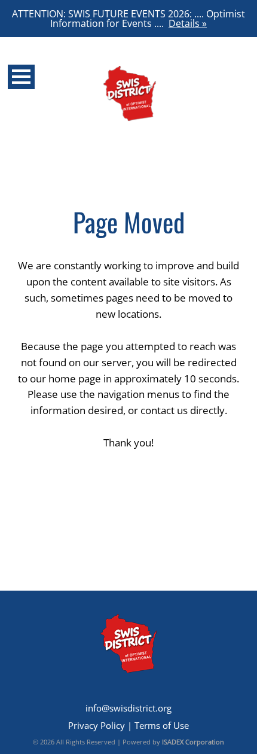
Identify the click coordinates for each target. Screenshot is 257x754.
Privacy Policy (96, 725)
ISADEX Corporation (193, 741)
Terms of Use (161, 725)
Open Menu (21, 77)
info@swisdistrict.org (128, 708)
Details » (188, 23)
